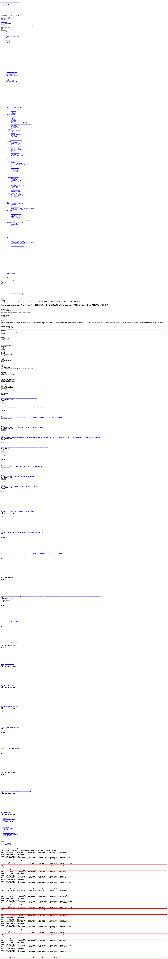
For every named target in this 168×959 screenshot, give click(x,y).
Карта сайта (6, 830)
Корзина (2, 283)
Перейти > (3, 335)
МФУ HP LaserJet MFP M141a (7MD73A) (10, 748)
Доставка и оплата (7, 5)
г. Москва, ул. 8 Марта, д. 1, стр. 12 (11, 848)
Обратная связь (4, 22)
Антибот (2, 28)
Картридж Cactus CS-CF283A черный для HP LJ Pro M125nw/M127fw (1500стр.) (19, 486)
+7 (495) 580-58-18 (5, 19)
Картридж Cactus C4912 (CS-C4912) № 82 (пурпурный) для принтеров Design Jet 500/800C (22, 407)
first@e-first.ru (6, 845)
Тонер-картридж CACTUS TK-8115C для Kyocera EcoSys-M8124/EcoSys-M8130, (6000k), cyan (22, 466)
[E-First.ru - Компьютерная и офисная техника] (8, 14)
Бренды (5, 836)
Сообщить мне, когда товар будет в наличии (12, 317)
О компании (6, 4)
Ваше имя (3, 24)
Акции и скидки (7, 835)
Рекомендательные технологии (10, 834)
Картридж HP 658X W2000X (7, 769)
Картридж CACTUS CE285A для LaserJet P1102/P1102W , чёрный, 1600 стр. (18, 476)
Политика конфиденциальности (10, 831)
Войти (4, 818)
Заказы (5, 820)
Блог (4, 838)
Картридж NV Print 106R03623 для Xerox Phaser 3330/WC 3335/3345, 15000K (19, 398)
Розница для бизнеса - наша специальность (10, 2)
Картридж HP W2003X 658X (7, 685)
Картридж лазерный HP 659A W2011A (10, 642)
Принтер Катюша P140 (6, 812)
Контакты (5, 7)
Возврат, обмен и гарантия (9, 837)
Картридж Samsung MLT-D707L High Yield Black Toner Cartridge (16, 791)
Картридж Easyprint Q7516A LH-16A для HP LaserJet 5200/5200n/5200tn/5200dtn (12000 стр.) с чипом (24, 447)
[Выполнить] (23, 294)
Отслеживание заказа (5, 294)
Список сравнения (7, 822)
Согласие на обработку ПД (9, 833)
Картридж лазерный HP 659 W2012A (9, 706)
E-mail (2, 296)
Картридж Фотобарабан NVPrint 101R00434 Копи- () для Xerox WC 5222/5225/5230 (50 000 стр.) (23, 427)
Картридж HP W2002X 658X (7, 664)
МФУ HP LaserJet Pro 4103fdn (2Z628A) (10, 727)
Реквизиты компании (8, 828)
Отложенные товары (8, 821)
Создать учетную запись (9, 819)
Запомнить (4, 300)
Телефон (2, 25)
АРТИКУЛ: (3, 309)
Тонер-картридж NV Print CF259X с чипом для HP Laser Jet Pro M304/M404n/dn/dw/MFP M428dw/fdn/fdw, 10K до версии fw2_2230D (32, 417)
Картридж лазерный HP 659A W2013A (10, 621)
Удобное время (4, 27)
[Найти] (13, 280)
